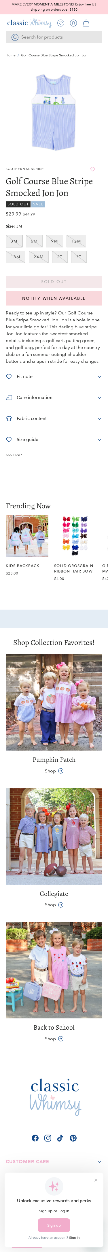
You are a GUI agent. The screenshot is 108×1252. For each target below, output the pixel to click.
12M (76, 241)
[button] (86, 23)
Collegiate (54, 893)
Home (11, 55)
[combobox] (54, 37)
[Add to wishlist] (92, 169)
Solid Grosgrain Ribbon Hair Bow (73, 568)
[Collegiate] (54, 836)
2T (60, 256)
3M (14, 241)
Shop (50, 771)
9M (54, 241)
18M (15, 256)
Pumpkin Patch (54, 759)
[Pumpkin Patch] (54, 702)
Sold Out (54, 281)
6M (34, 241)
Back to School (54, 1027)
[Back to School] (54, 970)
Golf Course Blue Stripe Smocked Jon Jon (54, 55)
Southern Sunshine (25, 169)
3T (79, 256)
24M (38, 256)
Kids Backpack (22, 566)
